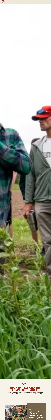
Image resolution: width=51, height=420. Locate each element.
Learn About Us (25, 398)
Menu (49, 2)
